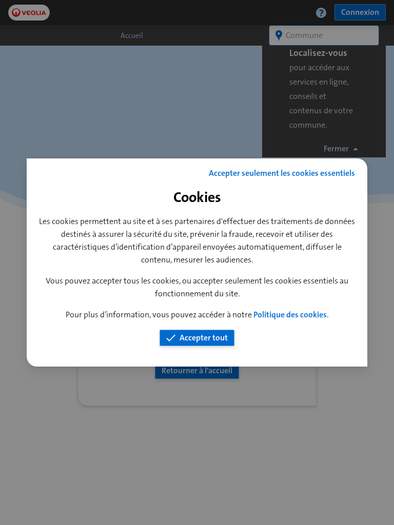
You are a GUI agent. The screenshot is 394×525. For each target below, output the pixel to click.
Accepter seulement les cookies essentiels (282, 173)
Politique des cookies (290, 314)
